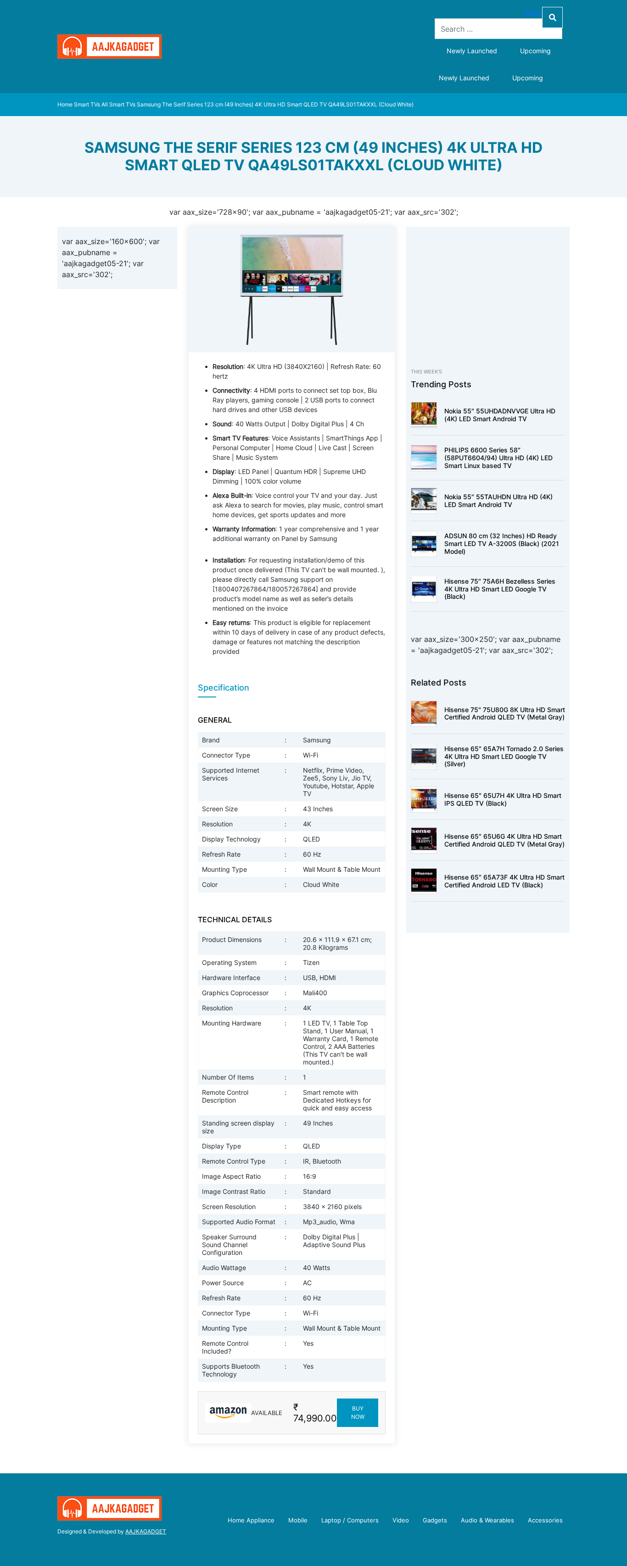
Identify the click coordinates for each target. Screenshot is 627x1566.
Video (400, 1520)
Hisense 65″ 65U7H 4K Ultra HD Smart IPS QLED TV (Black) (502, 799)
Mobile (298, 1520)
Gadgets (435, 1520)
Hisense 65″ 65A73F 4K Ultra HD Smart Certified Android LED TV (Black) (504, 881)
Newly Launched (472, 51)
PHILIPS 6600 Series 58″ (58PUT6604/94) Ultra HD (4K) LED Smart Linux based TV (498, 457)
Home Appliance (251, 1520)
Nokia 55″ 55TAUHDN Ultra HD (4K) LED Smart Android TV (498, 500)
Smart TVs (87, 104)
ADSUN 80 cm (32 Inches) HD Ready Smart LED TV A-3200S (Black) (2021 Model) (501, 543)
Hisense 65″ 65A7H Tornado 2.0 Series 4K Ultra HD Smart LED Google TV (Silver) (504, 756)
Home (65, 104)
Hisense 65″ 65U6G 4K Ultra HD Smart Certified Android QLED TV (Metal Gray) (504, 840)
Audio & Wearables (487, 1520)
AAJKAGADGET (145, 1531)
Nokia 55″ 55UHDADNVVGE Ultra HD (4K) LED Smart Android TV (499, 415)
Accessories (545, 1520)
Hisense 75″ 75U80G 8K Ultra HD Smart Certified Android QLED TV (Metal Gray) (504, 713)
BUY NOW (357, 1412)
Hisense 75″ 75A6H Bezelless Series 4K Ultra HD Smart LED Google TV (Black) (499, 589)
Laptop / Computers (350, 1520)
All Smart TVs (118, 104)
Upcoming (535, 51)
